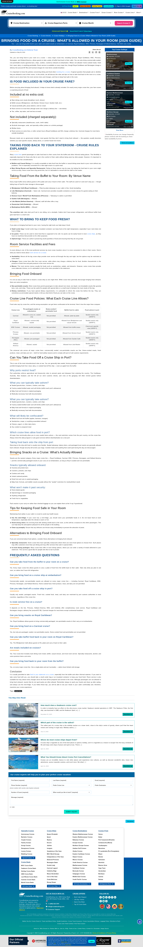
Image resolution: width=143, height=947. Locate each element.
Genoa (100, 834)
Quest (49, 837)
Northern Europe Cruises (81, 845)
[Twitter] (109, 897)
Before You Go (26, 921)
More (138, 12)
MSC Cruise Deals (27, 865)
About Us (36, 928)
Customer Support (54, 909)
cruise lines (18, 154)
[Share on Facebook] (89, 52)
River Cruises (118, 12)
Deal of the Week (85, 6)
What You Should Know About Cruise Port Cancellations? (66, 757)
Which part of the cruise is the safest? (57, 723)
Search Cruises (122, 23)
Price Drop (67, 6)
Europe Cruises (78, 842)
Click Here (88, 31)
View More (119, 130)
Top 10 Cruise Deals (80, 904)
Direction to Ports (115, 921)
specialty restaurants (51, 542)
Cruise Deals (72, 12)
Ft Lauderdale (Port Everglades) (108, 851)
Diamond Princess (53, 859)
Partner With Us (54, 928)
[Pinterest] (112, 897)
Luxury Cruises (26, 851)
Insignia (49, 848)
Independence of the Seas (55, 857)
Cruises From (94, 12)
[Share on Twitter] (92, 52)
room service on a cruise (38, 252)
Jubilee (49, 845)
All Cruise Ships (53, 886)
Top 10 (75, 6)
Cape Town (102, 868)
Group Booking (108, 6)
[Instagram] (106, 897)
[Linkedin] (115, 897)
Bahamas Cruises (78, 840)
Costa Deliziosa (52, 879)
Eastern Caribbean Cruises (81, 854)
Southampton (102, 845)
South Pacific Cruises (80, 879)
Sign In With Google (123, 6)
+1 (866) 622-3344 (53, 903)
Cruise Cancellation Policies (91, 921)
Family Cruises (26, 842)
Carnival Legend (52, 868)
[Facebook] (100, 897)
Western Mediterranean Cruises (83, 834)
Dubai (100, 837)
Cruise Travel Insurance (75, 921)
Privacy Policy (111, 933)
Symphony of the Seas (54, 851)
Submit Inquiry (71, 811)
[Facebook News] (100, 901)
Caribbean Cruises (79, 868)
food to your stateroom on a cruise (42, 674)
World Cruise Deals (27, 882)
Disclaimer (130, 821)
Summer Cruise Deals (28, 879)
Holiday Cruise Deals (28, 871)
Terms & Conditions (127, 143)
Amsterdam (102, 871)
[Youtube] (103, 897)
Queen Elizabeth (52, 834)
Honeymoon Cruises (27, 848)
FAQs (66, 928)
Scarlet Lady (51, 865)
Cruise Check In (36, 921)
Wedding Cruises (26, 854)
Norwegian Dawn (52, 862)
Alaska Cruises (77, 851)
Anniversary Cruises (27, 834)
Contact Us (89, 928)
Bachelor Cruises (26, 837)
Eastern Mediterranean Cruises (83, 837)
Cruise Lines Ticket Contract (65, 923)
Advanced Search (59, 31)
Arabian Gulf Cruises (79, 848)
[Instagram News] (106, 901)
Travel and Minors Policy (49, 921)
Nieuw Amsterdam (53, 874)
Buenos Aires (102, 865)
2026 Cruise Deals (27, 874)
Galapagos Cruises (79, 874)
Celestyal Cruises (81, 2)
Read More (127, 714)
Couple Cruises (26, 840)
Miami (100, 854)
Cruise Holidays (59, 35)
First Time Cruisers (79, 923)
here (55, 943)
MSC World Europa (53, 854)
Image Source (105, 928)
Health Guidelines (62, 921)
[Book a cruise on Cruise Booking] (13, 12)
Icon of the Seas (52, 876)
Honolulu (101, 862)
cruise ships (91, 234)
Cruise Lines (130, 12)
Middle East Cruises (79, 876)
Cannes (100, 876)
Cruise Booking (33, 35)
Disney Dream (51, 882)
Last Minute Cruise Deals (29, 877)
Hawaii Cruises (77, 857)
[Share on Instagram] (99, 52)
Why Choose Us (44, 928)
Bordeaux (101, 874)
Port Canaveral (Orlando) (106, 840)
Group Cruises (26, 845)
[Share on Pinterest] (96, 52)
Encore (49, 842)
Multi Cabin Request (80, 897)
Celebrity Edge (52, 871)
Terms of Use (73, 928)
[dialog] (7, 1)
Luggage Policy (104, 921)
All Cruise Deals (27, 886)
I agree (91, 941)
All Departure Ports (106, 884)
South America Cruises (80, 862)
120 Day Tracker (79, 899)
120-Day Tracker (97, 6)
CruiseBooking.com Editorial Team (25, 50)
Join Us (62, 928)
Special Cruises (27, 858)
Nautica (49, 840)
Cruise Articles (46, 35)
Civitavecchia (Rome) (105, 842)
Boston (100, 857)
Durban (100, 879)
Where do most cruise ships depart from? (59, 740)
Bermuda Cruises (78, 871)
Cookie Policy (82, 928)
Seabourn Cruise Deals (28, 868)
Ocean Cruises (106, 12)
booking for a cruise (63, 72)
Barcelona (101, 848)
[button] (27, 23)
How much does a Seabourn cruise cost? (59, 705)
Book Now (136, 6)
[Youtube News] (103, 901)
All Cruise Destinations (81, 884)
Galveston (101, 859)
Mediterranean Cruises (80, 865)
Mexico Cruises (78, 859)
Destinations (83, 12)
